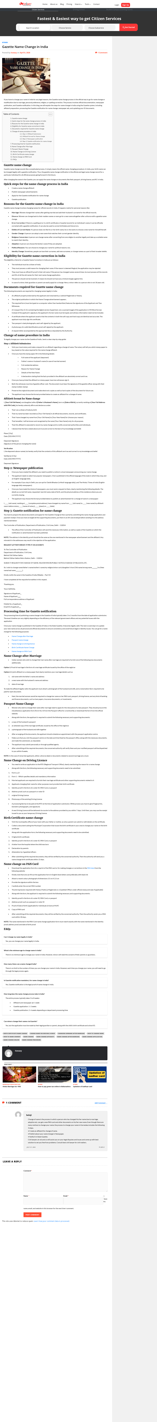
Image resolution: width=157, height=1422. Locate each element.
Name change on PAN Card (22, 157)
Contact (96, 4)
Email (66, 1196)
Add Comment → (101, 1103)
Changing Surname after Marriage (71, 1033)
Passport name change (20, 640)
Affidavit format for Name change (34, 136)
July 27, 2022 (31, 1147)
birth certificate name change (15, 1033)
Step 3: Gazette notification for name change (37, 141)
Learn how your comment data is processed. (52, 1221)
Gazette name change (19, 118)
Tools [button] (87, 4)
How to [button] (78, 4)
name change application (92, 1036)
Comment (27, 1171)
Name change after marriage (68, 1036)
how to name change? (12, 1036)
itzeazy (14, 52)
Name (26, 1196)
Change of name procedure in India (24, 131)
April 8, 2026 (25, 52)
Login (117, 5)
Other (5, 42)
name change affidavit (45, 1036)
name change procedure (31, 1040)
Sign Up (125, 5)
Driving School (79, 9)
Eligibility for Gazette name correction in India (28, 126)
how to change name (96, 1033)
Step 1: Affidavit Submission (32, 134)
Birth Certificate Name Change (23, 647)
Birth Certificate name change (23, 154)
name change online (11, 1040)
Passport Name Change (20, 149)
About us (54, 4)
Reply (103, 1147)
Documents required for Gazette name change (28, 129)
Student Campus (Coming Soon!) (119, 9)
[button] (40, 28)
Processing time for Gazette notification (26, 144)
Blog (62, 4)
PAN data (90, 868)
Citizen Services (38, 9)
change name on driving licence (42, 1033)
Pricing (69, 4)
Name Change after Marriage (22, 146)
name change (28, 1036)
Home (45, 4)
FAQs (15, 159)
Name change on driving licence (23, 644)
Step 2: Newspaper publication (33, 139)
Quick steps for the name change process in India (29, 121)
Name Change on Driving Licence (24, 152)
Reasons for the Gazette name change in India (28, 124)
